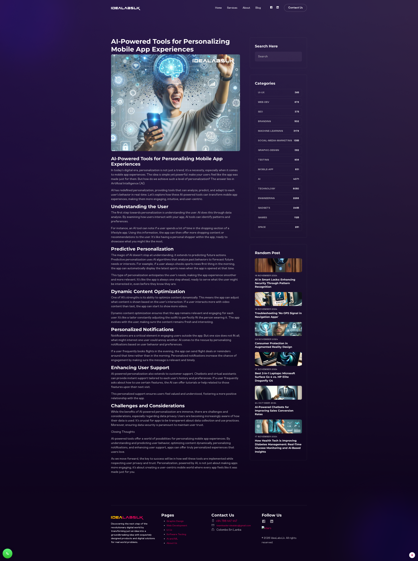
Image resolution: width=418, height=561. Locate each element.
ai (259, 179)
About (246, 8)
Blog (258, 8)
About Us (172, 543)
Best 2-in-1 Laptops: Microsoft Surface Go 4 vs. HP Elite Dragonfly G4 (275, 377)
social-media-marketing (275, 141)
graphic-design (268, 150)
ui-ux (261, 92)
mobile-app (265, 169)
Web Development (177, 525)
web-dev (263, 102)
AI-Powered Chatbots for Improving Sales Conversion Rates (274, 411)
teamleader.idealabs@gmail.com (233, 525)
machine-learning (270, 131)
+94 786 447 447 (226, 521)
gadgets (264, 208)
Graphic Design (175, 521)
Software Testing (176, 534)
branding (264, 121)
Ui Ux (169, 530)
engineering (266, 198)
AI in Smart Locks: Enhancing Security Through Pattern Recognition (275, 283)
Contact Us (295, 7)
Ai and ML (172, 539)
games (262, 217)
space (262, 227)
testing (263, 160)
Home (218, 8)
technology (266, 189)
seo (260, 112)
